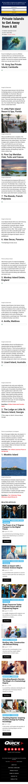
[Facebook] (5, 749)
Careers (6, 640)
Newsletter (14, 779)
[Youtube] (12, 749)
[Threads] (19, 749)
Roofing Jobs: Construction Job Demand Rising (14, 643)
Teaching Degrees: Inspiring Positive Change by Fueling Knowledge (14, 720)
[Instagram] (9, 749)
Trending (13, 34)
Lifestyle (9, 34)
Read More (7, 541)
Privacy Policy (14, 770)
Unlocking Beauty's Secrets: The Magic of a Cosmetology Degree (14, 681)
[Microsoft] (15, 749)
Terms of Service (14, 773)
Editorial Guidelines (14, 767)
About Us (13, 764)
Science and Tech (17, 520)
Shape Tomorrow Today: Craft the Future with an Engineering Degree (12, 606)
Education (6, 520)
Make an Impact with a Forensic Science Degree (12, 567)
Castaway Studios (13, 761)
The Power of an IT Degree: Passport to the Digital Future (13, 527)
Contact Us (14, 776)
